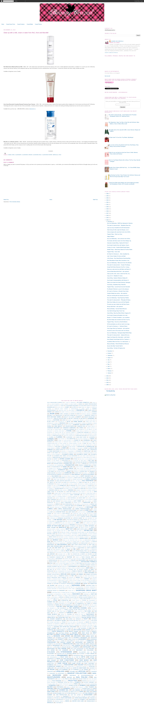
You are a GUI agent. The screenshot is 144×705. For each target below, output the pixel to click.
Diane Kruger (50, 448)
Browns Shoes (67, 424)
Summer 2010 (51, 601)
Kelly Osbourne (66, 502)
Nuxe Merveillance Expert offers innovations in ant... (118, 260)
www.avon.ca (32, 108)
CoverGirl (86, 440)
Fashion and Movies (81, 462)
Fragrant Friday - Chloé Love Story (114, 234)
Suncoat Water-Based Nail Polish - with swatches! (118, 271)
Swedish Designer (59, 603)
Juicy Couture (75, 494)
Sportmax (54, 597)
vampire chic (68, 699)
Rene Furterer (89, 572)
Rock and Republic (90, 575)
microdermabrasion (87, 675)
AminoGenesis (74, 408)
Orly (69, 554)
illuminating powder (54, 666)
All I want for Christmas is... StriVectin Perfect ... (117, 326)
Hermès (52, 480)
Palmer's (94, 555)
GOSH (65, 466)
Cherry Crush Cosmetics (67, 434)
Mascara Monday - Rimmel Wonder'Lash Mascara (118, 343)
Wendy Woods (71, 623)
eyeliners (51, 652)
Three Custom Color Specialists (74, 609)
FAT (71, 460)
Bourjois (62, 423)
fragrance (62, 655)
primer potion (73, 685)
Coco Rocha (61, 438)
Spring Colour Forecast (86, 597)
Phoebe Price (93, 560)
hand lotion (76, 663)
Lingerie (94, 516)
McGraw (49, 532)
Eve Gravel (56, 460)
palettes (72, 680)
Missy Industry (93, 535)
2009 (107, 384)
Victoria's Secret (60, 620)
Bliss (68, 421)
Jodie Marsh (81, 491)
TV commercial (79, 603)
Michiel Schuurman (72, 533)
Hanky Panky (75, 476)
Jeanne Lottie (68, 488)
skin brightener (88, 690)
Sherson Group (52, 590)
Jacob (90, 485)
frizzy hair (64, 657)
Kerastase (86, 502)
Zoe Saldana (82, 628)
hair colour (51, 660)
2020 (107, 206)
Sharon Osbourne (52, 588)
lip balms (51, 669)
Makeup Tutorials (70, 525)
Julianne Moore (61, 496)
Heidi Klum (77, 477)
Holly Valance (76, 480)
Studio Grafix (76, 600)
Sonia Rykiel (83, 595)
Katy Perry (77, 501)
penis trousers (51, 682)
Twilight (59, 615)
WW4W (87, 622)
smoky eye (73, 691)
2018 (107, 211)
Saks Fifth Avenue (52, 582)
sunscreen (88, 694)
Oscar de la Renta (79, 554)
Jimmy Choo (50, 491)
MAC (77, 522)
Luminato (57, 522)
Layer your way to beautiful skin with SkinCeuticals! (118, 227)
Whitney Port (91, 623)
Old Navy (92, 550)
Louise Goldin (87, 521)
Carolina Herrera (69, 429)
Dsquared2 (71, 451)
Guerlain (68, 473)
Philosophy (82, 560)
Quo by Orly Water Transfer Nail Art (115, 346)
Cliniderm (92, 437)
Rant (92, 569)
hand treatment (89, 663)
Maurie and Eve (61, 530)
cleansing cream (27, 154)
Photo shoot (53, 561)
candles (49, 637)
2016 (107, 215)
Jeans (76, 488)
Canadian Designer (53, 427)
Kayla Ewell (88, 501)
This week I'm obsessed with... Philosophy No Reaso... (119, 300)
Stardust (75, 598)
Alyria (74, 407)
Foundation (69, 465)
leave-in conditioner (79, 668)
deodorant (56, 645)
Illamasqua (50, 483)
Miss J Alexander (65, 535)
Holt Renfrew (87, 480)
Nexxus (68, 546)
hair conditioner (67, 660)
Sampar (72, 582)
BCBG (78, 413)
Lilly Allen (76, 516)
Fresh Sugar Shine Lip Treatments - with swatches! (118, 328)
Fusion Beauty (56, 466)
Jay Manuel (50, 488)
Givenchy (61, 469)
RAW (94, 568)
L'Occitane (89, 507)
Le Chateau (62, 515)
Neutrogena (62, 544)
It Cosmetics (62, 485)
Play (57, 563)
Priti (65, 564)
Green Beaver (51, 472)
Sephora (76, 585)
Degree (65, 446)
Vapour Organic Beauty (89, 617)
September (110, 355)
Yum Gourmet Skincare (86, 626)
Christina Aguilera (81, 435)
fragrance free (78, 655)
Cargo (81, 427)
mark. (94, 673)
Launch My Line (77, 513)
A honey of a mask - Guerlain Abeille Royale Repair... (118, 247)
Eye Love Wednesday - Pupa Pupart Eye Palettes (118, 297)
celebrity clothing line (63, 637)
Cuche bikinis (85, 441)
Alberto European (54, 405)
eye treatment (77, 650)
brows (67, 636)
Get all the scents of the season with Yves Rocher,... (118, 330)
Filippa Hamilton (92, 463)
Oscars (90, 554)
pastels (84, 680)
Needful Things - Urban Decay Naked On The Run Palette (119, 249)
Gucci (60, 472)
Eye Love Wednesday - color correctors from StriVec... (119, 238)
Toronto (69, 612)
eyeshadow (66, 652)
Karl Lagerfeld (52, 499)
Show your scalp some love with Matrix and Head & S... (119, 269)
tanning (49, 697)
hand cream (62, 663)
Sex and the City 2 (71, 587)
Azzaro (72, 413)
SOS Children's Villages (88, 580)
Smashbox (76, 594)
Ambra (88, 407)
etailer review (66, 647)
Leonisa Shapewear (54, 516)
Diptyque (79, 448)
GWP (71, 466)
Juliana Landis (51, 496)
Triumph (69, 614)
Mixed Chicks (53, 536)
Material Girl (51, 530)
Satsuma (56, 583)
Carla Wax (50, 429)
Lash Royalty (66, 513)
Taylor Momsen (66, 604)
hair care (91, 658)
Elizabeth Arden (67, 454)
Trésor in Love (79, 614)
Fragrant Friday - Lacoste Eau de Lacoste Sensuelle (118, 286)
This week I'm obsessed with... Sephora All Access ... (119, 335)
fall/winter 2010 (84, 652)
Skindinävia (58, 594)
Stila (55, 600)
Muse (64, 540)
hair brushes (81, 658)
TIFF (70, 603)
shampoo (66, 688)
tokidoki (92, 697)
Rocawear (79, 575)
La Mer (51, 511)
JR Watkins (72, 485)
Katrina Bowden (67, 501)
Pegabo (95, 558)
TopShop (61, 612)
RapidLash (50, 571)
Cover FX (77, 440)
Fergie (84, 463)
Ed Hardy (55, 452)
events (76, 647)
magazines (61, 673)
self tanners (89, 687)
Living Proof (83, 519)
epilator (56, 647)
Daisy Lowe (92, 443)
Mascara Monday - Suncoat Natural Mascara (117, 308)
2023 (107, 200)
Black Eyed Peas (90, 420)
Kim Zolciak (85, 504)
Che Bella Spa (55, 434)
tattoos (56, 697)
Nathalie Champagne (60, 543)
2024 (107, 197)
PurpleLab (92, 566)
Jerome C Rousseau (81, 490)
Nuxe (68, 549)
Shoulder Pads (56, 592)
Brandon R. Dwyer (81, 423)
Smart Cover (66, 594)
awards (88, 629)
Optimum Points (84, 552)
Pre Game (87, 563)
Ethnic (76, 458)
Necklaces (84, 543)
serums (50, 688)
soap (81, 691)
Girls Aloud (80, 468)
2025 (107, 195)
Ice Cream (92, 482)
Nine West (58, 547)
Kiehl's (58, 504)
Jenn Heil (83, 488)
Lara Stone (57, 513)
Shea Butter (80, 588)
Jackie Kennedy (82, 485)
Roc (60, 154)
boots (85, 634)
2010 (107, 382)
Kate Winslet (57, 501)
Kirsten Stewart (59, 505)
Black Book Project (78, 420)
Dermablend (81, 446)
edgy (51, 647)
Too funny (87, 611)
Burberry (76, 424)
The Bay (59, 606)
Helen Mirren (87, 477)
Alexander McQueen (72, 405)
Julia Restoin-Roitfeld (89, 494)
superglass (50, 696)
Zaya (75, 628)
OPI (74, 549)
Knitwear (87, 505)
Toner (69, 611)
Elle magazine (72, 455)
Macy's (55, 524)
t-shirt (73, 696)
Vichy (86, 619)
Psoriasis (64, 566)
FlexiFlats (51, 465)
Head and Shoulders (58, 477)
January (109, 373)
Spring (61, 597)
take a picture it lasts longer (86, 696)
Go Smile (51, 471)
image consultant (69, 666)
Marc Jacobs (51, 527)
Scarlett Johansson (67, 583)
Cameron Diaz (81, 426)
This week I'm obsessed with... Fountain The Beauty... (119, 264)
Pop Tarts (80, 563)
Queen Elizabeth (61, 568)
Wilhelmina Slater (52, 625)
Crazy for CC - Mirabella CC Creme (114, 275)
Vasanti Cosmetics (56, 619)
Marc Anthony (89, 526)
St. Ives (53, 598)
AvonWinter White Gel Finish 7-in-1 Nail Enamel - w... (118, 341)
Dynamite (78, 451)
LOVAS (81, 510)
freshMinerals (54, 657)
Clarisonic (69, 437)
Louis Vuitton (77, 521)
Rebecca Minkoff (77, 571)
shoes (95, 688)
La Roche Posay (60, 511)
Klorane (79, 505)
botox (49, 636)
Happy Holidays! (110, 236)
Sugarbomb (92, 600)
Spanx (48, 597)
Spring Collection (70, 597)
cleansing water (47, 154)
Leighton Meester (82, 515)
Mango (81, 525)
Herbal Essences (91, 479)
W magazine (80, 622)
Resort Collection (53, 574)
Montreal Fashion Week (56, 538)
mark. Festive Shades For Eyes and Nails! (116, 256)
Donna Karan (60, 449)
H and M (91, 473)
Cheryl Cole (79, 434)
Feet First (77, 463)
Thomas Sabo (58, 609)
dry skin (86, 645)
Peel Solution (86, 558)
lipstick (82, 671)
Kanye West (82, 497)
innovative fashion (81, 666)
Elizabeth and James (60, 455)
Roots (65, 578)
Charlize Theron (70, 432)
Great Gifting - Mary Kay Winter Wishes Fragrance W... (119, 313)
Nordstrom (81, 547)
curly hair (79, 643)
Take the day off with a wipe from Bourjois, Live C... (118, 229)
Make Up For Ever (54, 526)
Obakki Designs (84, 549)
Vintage (83, 620)
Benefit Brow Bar (89, 416)
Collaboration (71, 438)
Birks (64, 420)
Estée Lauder (65, 459)
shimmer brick (86, 688)
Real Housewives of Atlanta (63, 571)
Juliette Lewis (83, 496)
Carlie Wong (58, 429)
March (109, 368)
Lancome (90, 511)
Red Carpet (88, 571)
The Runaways (51, 608)
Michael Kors (51, 533)
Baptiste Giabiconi (70, 415)
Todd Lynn (62, 611)
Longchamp (52, 521)
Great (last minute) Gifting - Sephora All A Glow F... (118, 243)
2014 (107, 219)
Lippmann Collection (64, 518)
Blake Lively (51, 421)
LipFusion (52, 518)
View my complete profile (111, 52)
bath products (58, 631)
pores (76, 683)
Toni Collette (78, 611)
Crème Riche (76, 441)
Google (76, 471)
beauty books (73, 631)
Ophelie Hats (75, 552)
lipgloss (60, 671)
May (109, 364)
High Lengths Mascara (63, 480)
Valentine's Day (63, 617)
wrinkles (50, 702)
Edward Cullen (73, 452)
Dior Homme (72, 448)
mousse (69, 677)
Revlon (64, 574)
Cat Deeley (89, 429)
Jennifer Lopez (53, 490)
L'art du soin (55, 510)
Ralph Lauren (83, 569)
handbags (50, 664)
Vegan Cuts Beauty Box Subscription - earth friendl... (118, 337)
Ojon (62, 550)
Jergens (70, 490)
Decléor (57, 446)
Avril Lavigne (64, 413)
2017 (107, 213)
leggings (92, 668)
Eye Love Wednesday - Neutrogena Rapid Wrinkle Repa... (119, 332)
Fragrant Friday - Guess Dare (113, 251)
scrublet (80, 687)
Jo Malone (60, 491)
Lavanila (55, 515)
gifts (83, 657)
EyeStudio (65, 460)
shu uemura (76, 690)
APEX (48, 404)
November (110, 351)
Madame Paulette (63, 524)
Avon (13, 154)
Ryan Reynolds (53, 580)
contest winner (65, 642)
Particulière (50, 558)
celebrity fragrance (80, 637)
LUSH (87, 510)
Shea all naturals (90, 588)
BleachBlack (61, 421)
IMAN (80, 482)
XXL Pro (90, 625)
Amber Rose (81, 407)
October (109, 353)
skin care (51, 691)
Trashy (62, 614)
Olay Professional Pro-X (80, 550)
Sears (85, 583)
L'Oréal (50, 508)
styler (79, 693)
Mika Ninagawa (83, 533)
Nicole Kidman (77, 546)
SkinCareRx (50, 594)
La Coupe (94, 510)
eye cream (62, 648)
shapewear (77, 688)
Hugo (65, 482)
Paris (77, 557)
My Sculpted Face (72, 540)
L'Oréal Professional (65, 508)
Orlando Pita (61, 554)
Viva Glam (94, 620)
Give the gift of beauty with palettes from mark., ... (118, 315)
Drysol (64, 451)
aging (69, 629)
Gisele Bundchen (90, 468)
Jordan (49, 494)
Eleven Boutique (88, 452)
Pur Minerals (73, 566)
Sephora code (90, 585)
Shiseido (62, 590)
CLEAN (49, 426)
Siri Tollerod (91, 592)
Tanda (89, 603)
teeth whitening (66, 697)
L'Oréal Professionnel (82, 508)
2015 (107, 217)
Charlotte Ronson (83, 432)
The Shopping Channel (78, 608)
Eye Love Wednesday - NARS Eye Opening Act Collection (120, 223)
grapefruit (50, 658)
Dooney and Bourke (71, 449)
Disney (86, 448)
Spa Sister (92, 595)
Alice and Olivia (85, 405)
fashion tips (60, 653)
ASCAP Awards (55, 404)
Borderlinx (50, 423)
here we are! (107, 76)
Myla (81, 540)
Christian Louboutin (68, 435)
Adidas (81, 404)
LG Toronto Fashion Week (68, 510)
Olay (67, 550)
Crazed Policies (38, 24)
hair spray (62, 661)
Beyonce (83, 418)
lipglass (50, 671)
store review (71, 693)
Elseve (49, 457)
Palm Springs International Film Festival (79, 555)
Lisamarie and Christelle (117, 41)
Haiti (48, 476)
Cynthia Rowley (73, 443)
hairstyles (50, 663)
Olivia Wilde (58, 552)
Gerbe (95, 466)
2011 (107, 380)
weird (67, 701)
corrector (90, 642)
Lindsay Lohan (85, 516)
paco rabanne (56, 680)
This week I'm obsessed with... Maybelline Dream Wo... (119, 225)
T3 (66, 603)
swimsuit (58, 696)
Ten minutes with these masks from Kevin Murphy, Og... (119, 240)
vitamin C (83, 699)
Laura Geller (87, 513)
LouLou (69, 521)
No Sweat (72, 547)
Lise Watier (57, 519)
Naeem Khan (76, 541)
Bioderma (91, 418)
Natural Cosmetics (73, 543)
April (109, 366)
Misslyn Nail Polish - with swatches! (115, 306)
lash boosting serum (63, 668)
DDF (80, 443)
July (109, 359)
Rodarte (71, 577)
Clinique (50, 438)
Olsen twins (66, 552)
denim (49, 645)
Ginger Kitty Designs (55, 468)
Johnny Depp (57, 493)
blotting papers (64, 633)
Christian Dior (56, 435)
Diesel (58, 448)
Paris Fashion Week (88, 557)
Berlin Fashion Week (60, 418)
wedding (49, 701)
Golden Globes (61, 471)
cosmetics (50, 643)
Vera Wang (69, 618)
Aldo (62, 405)
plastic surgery (89, 682)
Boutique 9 (71, 423)
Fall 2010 (91, 460)
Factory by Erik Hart (80, 460)
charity (61, 639)
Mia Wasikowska (91, 532)
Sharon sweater (62, 588)
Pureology (83, 566)
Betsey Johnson (74, 418)
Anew (9, 154)
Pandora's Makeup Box (57, 557)
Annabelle (80, 410)
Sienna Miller (65, 592)
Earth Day (87, 451)
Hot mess (50, 482)
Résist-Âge (61, 580)
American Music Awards (61, 408)
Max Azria (71, 530)
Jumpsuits (92, 496)
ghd (77, 657)
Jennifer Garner (92, 488)
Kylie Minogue (79, 507)
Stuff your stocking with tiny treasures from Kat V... (118, 295)
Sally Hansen (63, 582)
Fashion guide (58, 463)
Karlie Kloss (62, 499)
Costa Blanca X (68, 440)
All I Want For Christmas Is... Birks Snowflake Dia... (118, 254)
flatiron (81, 653)
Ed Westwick (63, 452)
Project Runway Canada (87, 564)
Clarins (59, 437)
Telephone (51, 606)
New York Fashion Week (55, 546)
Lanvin (49, 513)
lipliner (72, 671)
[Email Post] (5, 153)
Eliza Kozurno (56, 454)
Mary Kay (69, 529)
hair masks (84, 660)
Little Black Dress (72, 519)
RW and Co (50, 569)
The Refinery (91, 606)
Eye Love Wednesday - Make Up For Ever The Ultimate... (119, 262)
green (58, 658)
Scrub (77, 583)
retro (68, 687)
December (110, 221)
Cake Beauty (58, 426)
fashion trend (71, 653)
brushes (77, 636)
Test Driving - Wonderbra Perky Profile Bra (116, 284)
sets (58, 688)
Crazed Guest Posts (10, 24)
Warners (57, 623)
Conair (92, 438)
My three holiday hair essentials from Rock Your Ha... (118, 319)
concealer (51, 642)
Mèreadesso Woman (90, 540)
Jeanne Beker (59, 488)
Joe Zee (89, 491)
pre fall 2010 (63, 685)
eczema (94, 645)
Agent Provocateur (91, 404)
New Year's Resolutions (78, 544)
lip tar (93, 669)
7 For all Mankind (70, 402)
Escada (49, 458)
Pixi (51, 563)
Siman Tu (73, 592)
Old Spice (50, 552)
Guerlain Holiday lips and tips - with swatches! (117, 293)
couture (58, 643)
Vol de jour (71, 622)
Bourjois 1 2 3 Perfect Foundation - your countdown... (118, 317)
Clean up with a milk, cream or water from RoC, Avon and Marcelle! (26, 32)
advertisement (60, 629)
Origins (52, 554)
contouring (79, 642)
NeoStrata (50, 544)
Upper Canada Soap (88, 615)
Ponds (73, 563)
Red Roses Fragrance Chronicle (67, 572)
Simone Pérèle (82, 592)
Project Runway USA (53, 566)
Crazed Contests (21, 24)
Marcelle (55, 154)
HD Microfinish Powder (54, 474)
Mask (91, 529)
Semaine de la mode (63, 585)
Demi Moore (72, 446)
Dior (64, 448)
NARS (48, 541)
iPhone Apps (90, 664)
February (110, 370)
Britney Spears (57, 424)
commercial (90, 640)
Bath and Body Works (54, 417)
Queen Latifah (71, 568)
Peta (61, 560)
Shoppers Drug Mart (86, 590)
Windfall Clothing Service (66, 625)
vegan (76, 699)
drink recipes (66, 645)
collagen (70, 640)
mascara (57, 675)
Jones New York (91, 493)
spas (87, 691)
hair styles (82, 661)
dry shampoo (76, 645)
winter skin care (78, 701)
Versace (78, 618)
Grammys (92, 471)
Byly (94, 424)
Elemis (80, 452)
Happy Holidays (86, 476)
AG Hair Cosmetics (83, 402)
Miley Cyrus (55, 535)
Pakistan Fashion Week (60, 555)
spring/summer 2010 (58, 693)
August (109, 357)
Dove (79, 449)
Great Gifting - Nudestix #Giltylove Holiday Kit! (117, 278)
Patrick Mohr (68, 558)
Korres (94, 505)
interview (92, 666)
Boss (56, 423)
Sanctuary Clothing (81, 582)
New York (92, 544)
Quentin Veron (80, 568)
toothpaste (59, 699)
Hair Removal (76, 474)
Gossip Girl (83, 471)
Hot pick (58, 482)
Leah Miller (70, 515)
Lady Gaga (71, 511)
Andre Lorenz (85, 408)
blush (74, 633)
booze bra (92, 634)
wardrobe (92, 699)
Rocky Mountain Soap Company (56, 577)
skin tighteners (63, 691)
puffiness (60, 687)
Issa (55, 485)
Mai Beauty (92, 524)
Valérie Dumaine (75, 617)
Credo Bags (58, 441)
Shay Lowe (71, 588)
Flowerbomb (60, 465)
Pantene (69, 557)
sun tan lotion (76, 694)
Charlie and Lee (59, 432)
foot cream (90, 653)
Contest (50, 440)
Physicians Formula (89, 561)
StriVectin (64, 600)
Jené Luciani (63, 490)
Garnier (87, 466)
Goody (69, 471)
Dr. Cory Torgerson (90, 449)
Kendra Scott (77, 502)
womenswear (91, 701)
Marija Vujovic (85, 527)
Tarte (57, 605)
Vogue (64, 622)
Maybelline (88, 530)
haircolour (92, 661)
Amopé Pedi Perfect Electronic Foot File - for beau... (118, 267)
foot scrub (50, 655)
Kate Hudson (89, 499)
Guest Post (78, 472)
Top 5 (54, 612)
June (109, 362)
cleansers (18, 154)
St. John (60, 598)
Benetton (49, 418)
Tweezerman (90, 614)
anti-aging (77, 629)
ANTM (94, 402)
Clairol (51, 437)
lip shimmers (75, 669)
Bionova (49, 420)
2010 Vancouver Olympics (55, 402)
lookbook (94, 671)
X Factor (83, 625)
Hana (69, 476)
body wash (74, 634)
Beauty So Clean (69, 416)
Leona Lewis (93, 515)
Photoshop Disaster (73, 561)
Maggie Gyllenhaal (82, 524)
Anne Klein (91, 410)
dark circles (90, 643)
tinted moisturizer (81, 697)
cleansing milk (37, 154)
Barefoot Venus (90, 415)
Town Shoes (91, 612)
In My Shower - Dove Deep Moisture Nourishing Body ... (119, 258)
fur (72, 657)
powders (52, 685)
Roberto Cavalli (64, 575)
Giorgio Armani (68, 468)
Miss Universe (83, 535)
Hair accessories (88, 474)
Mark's (93, 527)
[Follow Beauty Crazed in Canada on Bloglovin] (109, 83)
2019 (107, 208)
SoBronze (86, 594)
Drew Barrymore (54, 451)
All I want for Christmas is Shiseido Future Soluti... (118, 291)
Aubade (57, 411)
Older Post (95, 199)
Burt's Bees (86, 424)
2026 (107, 193)
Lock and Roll (93, 519)
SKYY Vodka (77, 580)
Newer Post (6, 199)
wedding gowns (59, 701)
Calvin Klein (70, 426)
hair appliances (68, 658)
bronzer (57, 636)
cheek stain (71, 639)
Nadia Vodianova (58, 541)
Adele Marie (73, 404)
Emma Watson (57, 457)
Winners (77, 625)
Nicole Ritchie (87, 546)
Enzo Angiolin (87, 457)
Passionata (59, 558)
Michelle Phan (61, 533)
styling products (88, 693)
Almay (67, 407)
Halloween (55, 476)
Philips (73, 560)
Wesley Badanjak (81, 623)
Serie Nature (61, 587)
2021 (107, 204)
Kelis (57, 502)
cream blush (68, 643)
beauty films (86, 631)
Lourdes (94, 521)
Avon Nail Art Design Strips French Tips (115, 310)
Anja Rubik (71, 410)
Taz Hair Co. (86, 604)
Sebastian (93, 583)
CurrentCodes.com (52, 443)
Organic (94, 552)
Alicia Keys (60, 407)
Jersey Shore (91, 490)
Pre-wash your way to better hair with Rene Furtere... (118, 304)
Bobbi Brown (78, 421)
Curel (93, 441)
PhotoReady (63, 561)
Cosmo (60, 440)
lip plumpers (63, 669)
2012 (107, 378)
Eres (94, 457)
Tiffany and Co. (52, 611)
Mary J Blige (60, 529)
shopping (53, 690)
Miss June (74, 535)
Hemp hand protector (59, 479)
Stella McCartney (85, 598)
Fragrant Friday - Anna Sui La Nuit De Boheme (117, 321)
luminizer (52, 673)
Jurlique (49, 497)
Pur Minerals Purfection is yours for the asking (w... (118, 289)
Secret (52, 585)
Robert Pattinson (91, 574)
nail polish (81, 677)
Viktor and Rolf (74, 620)
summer (49, 694)
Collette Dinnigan (83, 438)
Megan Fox (56, 532)
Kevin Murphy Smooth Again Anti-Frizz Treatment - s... (119, 339)
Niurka (66, 547)
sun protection (61, 694)
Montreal (94, 536)
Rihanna (73, 574)
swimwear (66, 696)
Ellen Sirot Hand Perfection (87, 455)
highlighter (68, 664)
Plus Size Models (64, 563)
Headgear (69, 477)
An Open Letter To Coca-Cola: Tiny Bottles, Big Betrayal (121, 137)
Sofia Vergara (58, 595)
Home (3, 24)
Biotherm (56, 420)
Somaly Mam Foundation (70, 595)
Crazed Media (30, 24)
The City (84, 606)
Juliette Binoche (72, 496)
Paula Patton (76, 558)
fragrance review (91, 655)
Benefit (78, 417)
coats (63, 640)
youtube (58, 702)
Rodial (78, 577)
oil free (65, 678)
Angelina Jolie (62, 410)
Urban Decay (51, 617)
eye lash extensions (77, 648)
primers (83, 685)
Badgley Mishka (86, 413)
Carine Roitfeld (91, 427)
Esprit (56, 458)
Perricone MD (53, 560)
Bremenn (90, 423)
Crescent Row (67, 441)
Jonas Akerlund (67, 493)
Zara (69, 628)
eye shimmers (63, 650)
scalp (73, 687)
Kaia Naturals (72, 497)
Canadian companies (69, 427)
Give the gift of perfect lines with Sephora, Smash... (118, 245)
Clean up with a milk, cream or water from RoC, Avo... (119, 273)
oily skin (73, 678)
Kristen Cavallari (55, 507)
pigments (78, 682)
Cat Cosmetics (80, 429)
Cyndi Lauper (62, 443)
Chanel (69, 431)
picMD (71, 682)
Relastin (80, 572)
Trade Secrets (52, 614)
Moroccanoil (84, 538)
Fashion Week (68, 462)
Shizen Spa (71, 590)
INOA (85, 482)
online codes (82, 678)
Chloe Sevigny (88, 434)
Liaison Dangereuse (66, 516)
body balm (85, 633)
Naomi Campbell (86, 541)
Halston (64, 476)
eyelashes (90, 650)
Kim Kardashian (67, 504)
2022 (107, 202)
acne (90, 628)
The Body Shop (72, 606)
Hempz (69, 479)
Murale (55, 540)
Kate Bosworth (80, 499)
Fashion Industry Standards (54, 462)
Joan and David (71, 491)
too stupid (50, 699)
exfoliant (87, 647)
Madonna (72, 524)
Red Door (54, 572)
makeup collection (77, 673)
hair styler (72, 661)
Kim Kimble (77, 504)
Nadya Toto (68, 541)
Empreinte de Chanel (68, 457)
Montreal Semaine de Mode (71, 538)
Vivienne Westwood (54, 622)
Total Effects (81, 612)
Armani (49, 411)
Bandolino (59, 415)
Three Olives (91, 609)
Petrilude (66, 560)
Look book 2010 (60, 521)
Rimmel (81, 574)
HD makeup (66, 474)
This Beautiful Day (110, 391)
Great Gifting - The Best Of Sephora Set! (116, 348)
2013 (107, 375)
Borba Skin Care (90, 421)
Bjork (69, 420)
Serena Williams (51, 587)
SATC (67, 580)
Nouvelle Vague (60, 549)
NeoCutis (93, 543)
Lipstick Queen (77, 518)
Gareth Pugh (78, 466)
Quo (87, 568)
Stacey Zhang (67, 598)
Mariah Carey (74, 527)
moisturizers (53, 677)
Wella (63, 623)
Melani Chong (65, 532)
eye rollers (90, 648)
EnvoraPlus (79, 457)
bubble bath (90, 636)
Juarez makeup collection (60, 494)
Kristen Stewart (67, 507)
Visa (88, 620)
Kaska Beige (71, 499)
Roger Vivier (87, 577)
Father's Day (68, 463)
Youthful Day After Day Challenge (65, 626)
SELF (71, 580)
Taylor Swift (77, 604)
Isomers (49, 485)
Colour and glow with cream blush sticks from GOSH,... (119, 232)
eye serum (51, 650)
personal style (62, 682)
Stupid (84, 600)
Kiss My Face (69, 505)
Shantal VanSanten (90, 587)
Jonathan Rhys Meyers (79, 493)
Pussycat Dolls (51, 568)
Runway (87, 578)
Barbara (80, 415)
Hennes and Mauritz (78, 479)
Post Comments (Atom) (15, 201)
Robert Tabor (53, 575)
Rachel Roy (72, 569)
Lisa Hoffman (88, 518)
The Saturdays (61, 608)
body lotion (61, 634)
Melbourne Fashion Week (78, 532)
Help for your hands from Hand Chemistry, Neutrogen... (119, 282)
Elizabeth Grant (82, 454)
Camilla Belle (91, 426)
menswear (73, 675)
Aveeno (94, 411)
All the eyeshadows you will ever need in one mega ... (119, 324)
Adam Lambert (64, 404)
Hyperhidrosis (73, 482)
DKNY (84, 443)
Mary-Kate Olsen (82, 529)
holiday (81, 664)
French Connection (85, 465)
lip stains (84, 669)
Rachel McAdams (61, 569)
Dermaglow (90, 446)
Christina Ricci (93, 435)
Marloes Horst (51, 529)
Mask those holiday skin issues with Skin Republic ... (118, 302)
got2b (92, 657)
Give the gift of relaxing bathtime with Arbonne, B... (118, 280)
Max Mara (79, 530)
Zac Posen (63, 628)
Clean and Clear (81, 437)
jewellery (50, 668)
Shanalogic (80, 587)
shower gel (64, 690)
